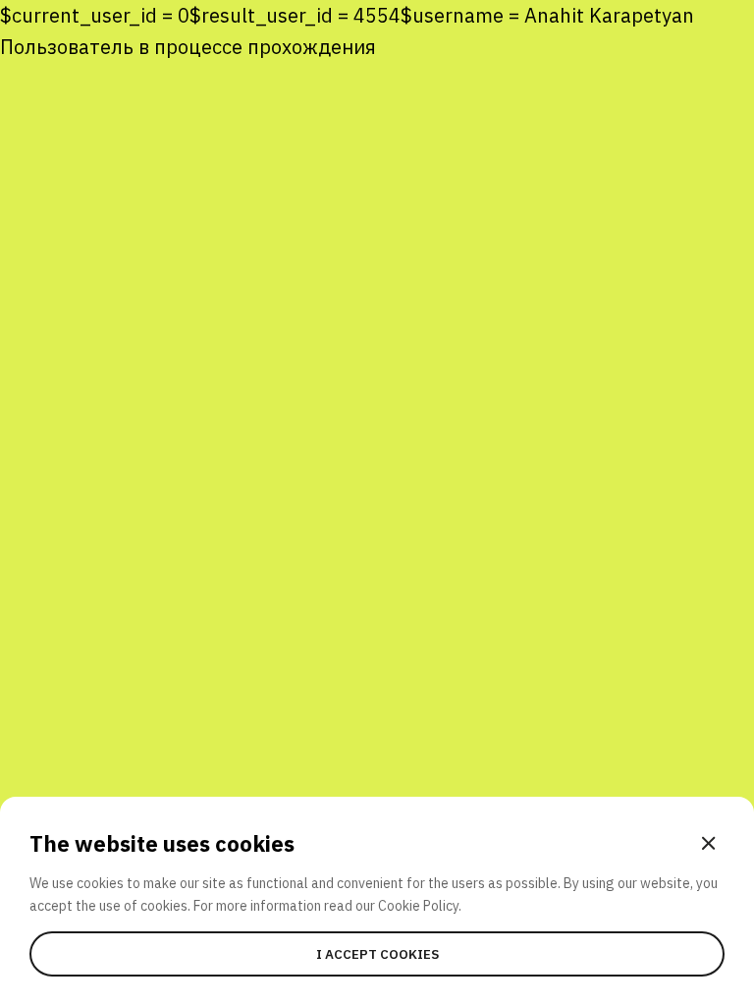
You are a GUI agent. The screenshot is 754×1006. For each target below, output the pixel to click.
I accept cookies (377, 954)
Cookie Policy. (419, 906)
